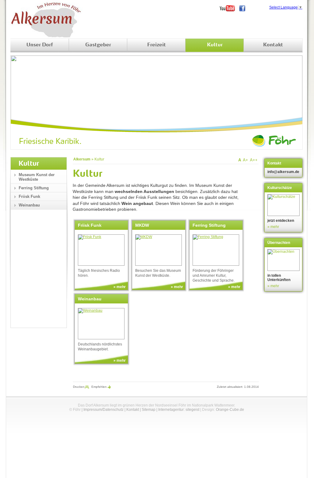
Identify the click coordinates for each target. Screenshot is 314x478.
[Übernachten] (284, 260)
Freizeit (156, 45)
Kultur (215, 45)
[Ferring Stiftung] (216, 250)
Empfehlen (99, 386)
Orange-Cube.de (230, 409)
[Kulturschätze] (284, 205)
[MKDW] (158, 250)
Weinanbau (29, 205)
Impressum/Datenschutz (103, 409)
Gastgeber (98, 45)
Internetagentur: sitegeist (178, 409)
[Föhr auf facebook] (244, 8)
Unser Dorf (39, 45)
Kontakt (273, 45)
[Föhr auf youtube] (229, 8)
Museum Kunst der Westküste (37, 177)
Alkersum (81, 159)
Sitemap (148, 409)
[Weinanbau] (101, 323)
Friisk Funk (29, 196)
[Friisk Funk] (101, 250)
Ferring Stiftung (34, 188)
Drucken (79, 386)
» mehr (119, 287)
